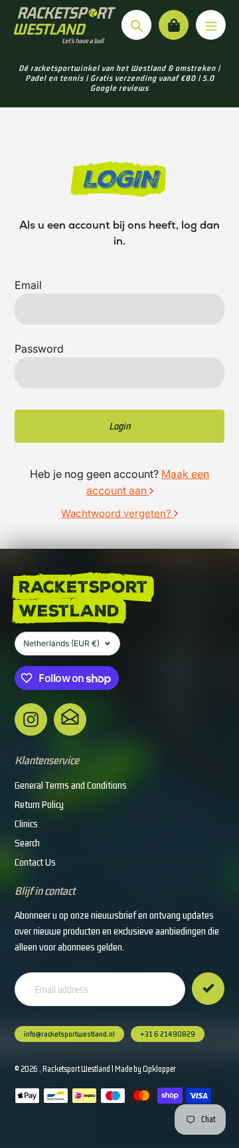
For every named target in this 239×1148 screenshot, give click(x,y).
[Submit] (208, 988)
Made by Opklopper (145, 1069)
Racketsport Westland (76, 1069)
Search (27, 842)
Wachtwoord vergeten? (117, 513)
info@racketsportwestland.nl (69, 1034)
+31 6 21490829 (167, 1034)
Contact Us (35, 862)
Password (39, 348)
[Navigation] (211, 25)
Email (28, 285)
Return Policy (39, 804)
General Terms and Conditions (71, 785)
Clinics (26, 823)
